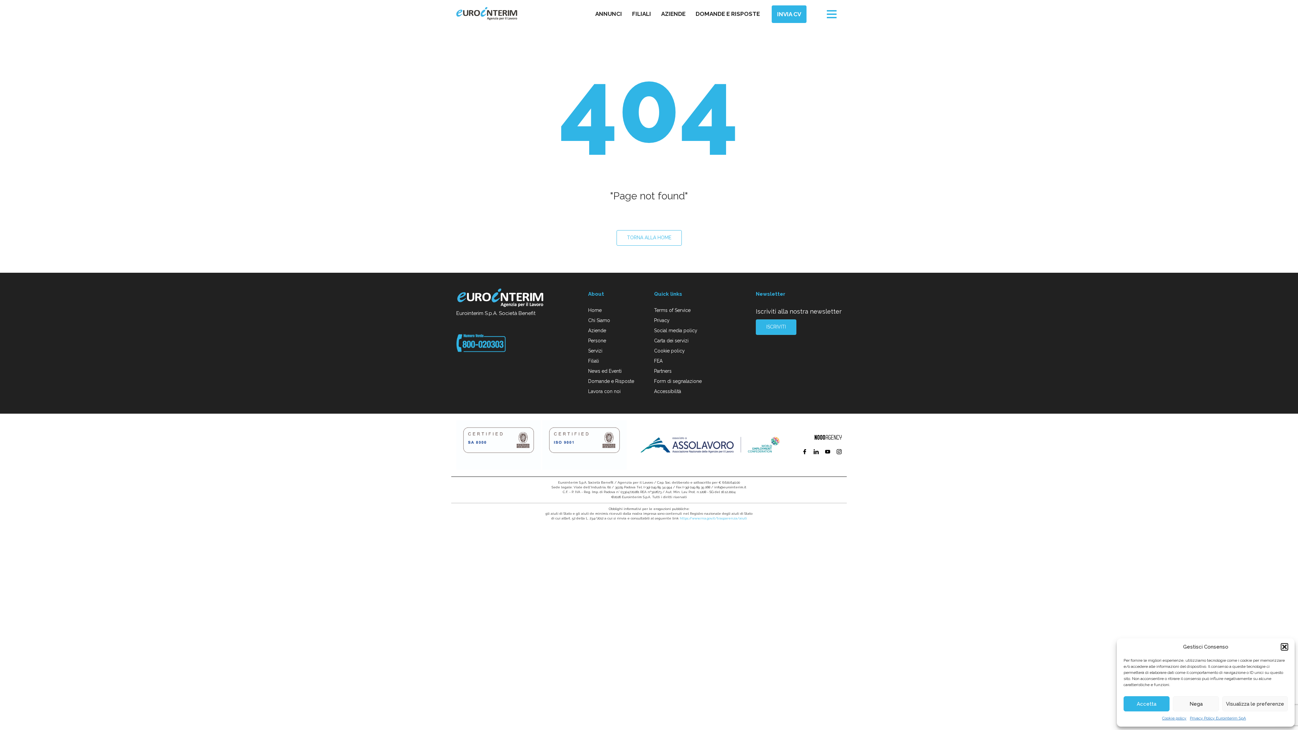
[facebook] (805, 452)
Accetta (1146, 704)
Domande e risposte (728, 13)
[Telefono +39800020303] (481, 342)
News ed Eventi (605, 371)
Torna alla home (649, 237)
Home (595, 310)
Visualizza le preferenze (1255, 704)
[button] (1284, 646)
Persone (597, 340)
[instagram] (839, 452)
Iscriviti (776, 327)
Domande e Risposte (611, 381)
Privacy (662, 320)
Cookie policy (1174, 718)
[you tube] (828, 452)
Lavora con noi (604, 391)
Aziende (673, 13)
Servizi (595, 351)
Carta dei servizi (671, 340)
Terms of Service (672, 310)
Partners (663, 371)
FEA (658, 361)
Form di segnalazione (678, 381)
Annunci (608, 13)
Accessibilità (667, 391)
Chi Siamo (599, 320)
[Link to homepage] (500, 299)
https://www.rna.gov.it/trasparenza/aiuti (713, 518)
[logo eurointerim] (486, 13)
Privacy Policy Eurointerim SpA (1218, 718)
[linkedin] (817, 452)
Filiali (641, 13)
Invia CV (789, 14)
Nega (1196, 704)
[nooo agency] (828, 437)
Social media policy (675, 330)
